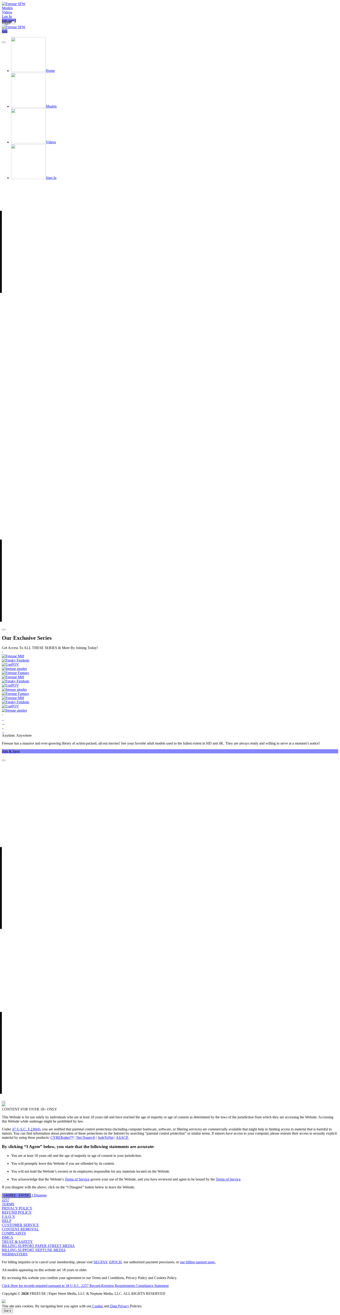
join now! (9, 20)
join (4, 31)
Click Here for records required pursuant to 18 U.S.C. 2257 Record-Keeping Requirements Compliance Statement (85, 1286)
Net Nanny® (85, 1137)
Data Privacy (119, 1306)
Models (7, 8)
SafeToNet (106, 1137)
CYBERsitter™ (62, 1137)
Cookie (97, 1306)
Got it (7, 1310)
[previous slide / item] (4, 42)
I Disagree (39, 1195)
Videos (7, 12)
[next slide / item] (4, 629)
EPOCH (115, 1262)
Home (50, 71)
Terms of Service (77, 1179)
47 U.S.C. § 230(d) (26, 1129)
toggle (6, 23)
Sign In (51, 178)
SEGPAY (100, 1262)
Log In (7, 16)
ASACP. (122, 1137)
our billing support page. (198, 1262)
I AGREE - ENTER (16, 1195)
